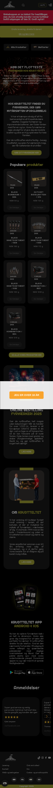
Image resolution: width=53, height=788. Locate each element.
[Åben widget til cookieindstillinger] (4, 783)
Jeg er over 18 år (26, 395)
